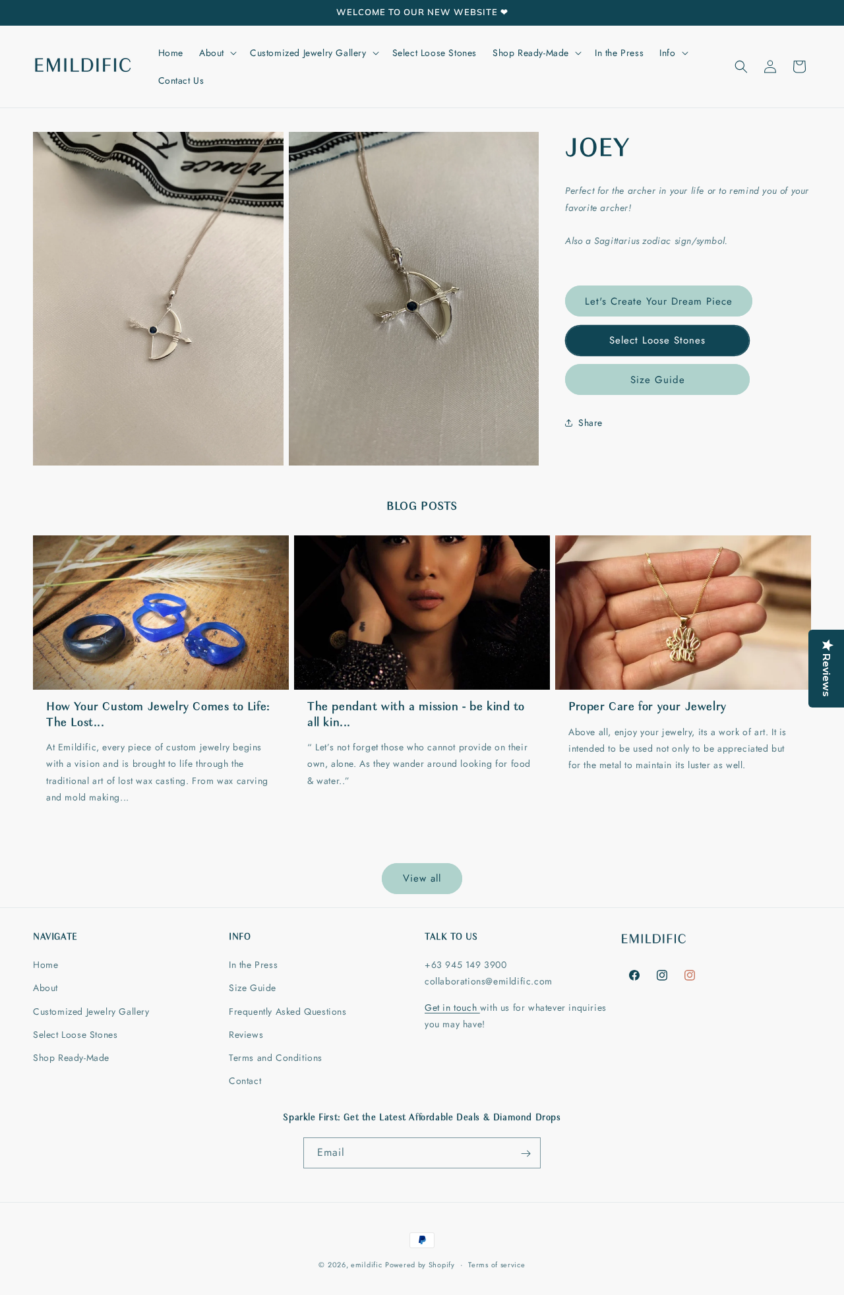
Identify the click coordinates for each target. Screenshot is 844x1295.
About (45, 987)
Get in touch (452, 1007)
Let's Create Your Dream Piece (659, 301)
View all (422, 878)
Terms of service (496, 1264)
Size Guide (657, 380)
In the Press (253, 964)
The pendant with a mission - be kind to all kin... (415, 715)
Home (45, 964)
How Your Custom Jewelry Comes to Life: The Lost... (158, 715)
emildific (366, 1264)
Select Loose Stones (657, 340)
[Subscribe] (525, 1153)
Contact (245, 1080)
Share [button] (590, 422)
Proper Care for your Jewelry (647, 707)
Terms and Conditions (275, 1057)
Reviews (246, 1034)
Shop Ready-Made (71, 1057)
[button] (216, 53)
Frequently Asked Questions (288, 1011)
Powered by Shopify (420, 1264)
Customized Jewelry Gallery (91, 1011)
